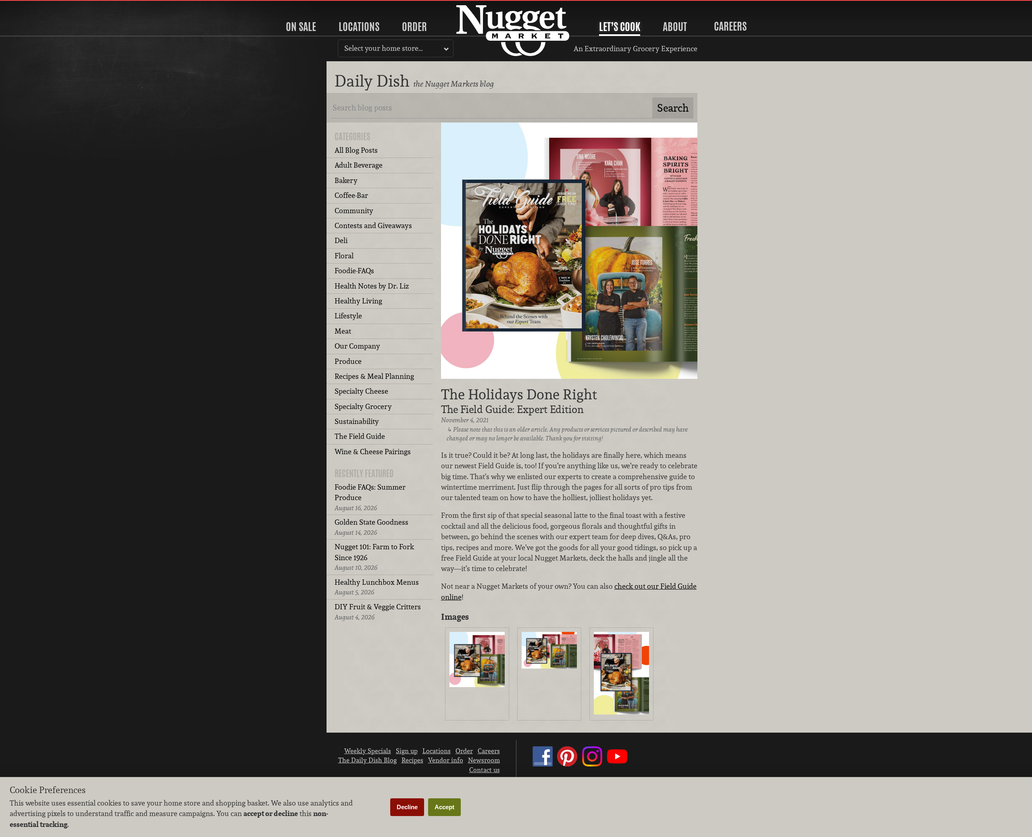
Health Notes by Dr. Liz (372, 286)
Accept (444, 807)
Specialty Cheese (361, 391)
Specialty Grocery (363, 406)
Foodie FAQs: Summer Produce (370, 497)
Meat (343, 331)
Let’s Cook (619, 26)
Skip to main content (38, 6)
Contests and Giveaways (373, 225)
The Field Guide (360, 436)
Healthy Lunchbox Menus (377, 586)
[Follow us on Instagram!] (592, 764)
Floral (344, 255)
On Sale (301, 26)
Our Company (357, 346)
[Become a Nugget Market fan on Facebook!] (543, 764)
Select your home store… (383, 48)
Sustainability (357, 421)
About (675, 26)
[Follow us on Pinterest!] (567, 764)
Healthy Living (358, 300)
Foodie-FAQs (354, 270)
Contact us (484, 770)
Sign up (407, 751)
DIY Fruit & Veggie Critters (378, 611)
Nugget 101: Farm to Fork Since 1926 (374, 557)
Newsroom (484, 760)
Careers (730, 26)
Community (354, 210)
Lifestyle (348, 315)
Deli (341, 240)
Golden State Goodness (371, 526)
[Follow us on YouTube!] (617, 764)
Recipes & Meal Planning (374, 376)
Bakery (346, 180)
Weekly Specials (367, 751)
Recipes (412, 760)
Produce (348, 361)
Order (414, 26)
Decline (407, 807)
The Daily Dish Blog (367, 760)
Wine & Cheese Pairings (373, 451)
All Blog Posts (356, 150)
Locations (359, 26)
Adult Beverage (359, 165)
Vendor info (445, 760)
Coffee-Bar (351, 195)
